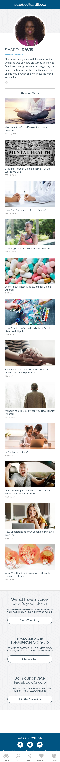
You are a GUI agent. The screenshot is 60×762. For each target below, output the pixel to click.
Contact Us (19, 751)
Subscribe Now (30, 659)
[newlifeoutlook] (30, 4)
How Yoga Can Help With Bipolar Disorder (27, 248)
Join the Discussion (30, 699)
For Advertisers (48, 751)
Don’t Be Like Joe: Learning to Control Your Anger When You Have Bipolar (28, 492)
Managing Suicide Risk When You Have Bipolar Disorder (30, 412)
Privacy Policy (32, 751)
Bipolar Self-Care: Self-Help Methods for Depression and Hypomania (26, 371)
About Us (7, 751)
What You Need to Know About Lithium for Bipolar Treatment (28, 575)
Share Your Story (30, 620)
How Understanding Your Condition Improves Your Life (29, 533)
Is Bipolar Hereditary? (16, 452)
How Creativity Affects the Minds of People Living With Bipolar (28, 330)
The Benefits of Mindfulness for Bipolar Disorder (26, 129)
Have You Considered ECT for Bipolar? (25, 210)
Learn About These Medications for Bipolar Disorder (28, 288)
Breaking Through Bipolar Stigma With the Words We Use (27, 170)
